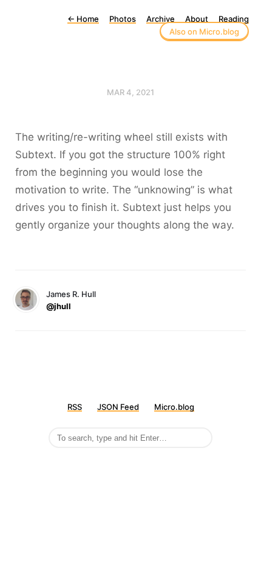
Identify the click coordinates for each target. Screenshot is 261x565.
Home (83, 19)
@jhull (58, 306)
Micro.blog (174, 407)
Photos (122, 19)
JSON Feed (118, 407)
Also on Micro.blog (204, 31)
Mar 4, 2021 (130, 92)
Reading (234, 19)
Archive (160, 19)
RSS (74, 407)
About (196, 19)
